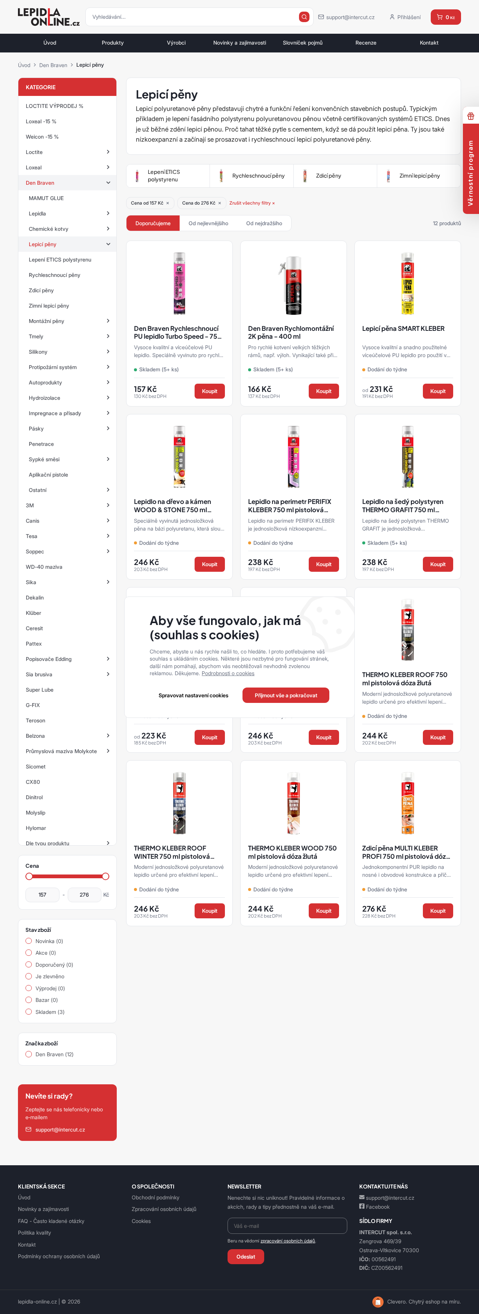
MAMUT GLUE (46, 198)
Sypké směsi (44, 459)
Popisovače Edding (48, 659)
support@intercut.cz (390, 1197)
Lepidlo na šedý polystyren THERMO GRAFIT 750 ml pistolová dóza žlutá (402, 510)
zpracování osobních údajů (287, 1241)
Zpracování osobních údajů (164, 1209)
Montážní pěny (46, 321)
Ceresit (34, 628)
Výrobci (176, 43)
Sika (31, 582)
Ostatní (37, 490)
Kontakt (429, 43)
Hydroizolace (44, 398)
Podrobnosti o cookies (228, 673)
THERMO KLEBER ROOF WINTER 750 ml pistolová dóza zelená (172, 856)
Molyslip (35, 812)
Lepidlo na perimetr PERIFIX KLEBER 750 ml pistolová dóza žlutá (289, 510)
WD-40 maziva (44, 567)
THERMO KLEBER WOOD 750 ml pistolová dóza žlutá (292, 852)
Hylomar (36, 828)
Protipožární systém (53, 367)
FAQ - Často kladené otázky (51, 1221)
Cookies (141, 1221)
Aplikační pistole (48, 474)
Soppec (35, 551)
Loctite (34, 152)
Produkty (113, 43)
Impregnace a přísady (55, 413)
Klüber (33, 613)
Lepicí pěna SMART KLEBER (403, 328)
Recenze (366, 43)
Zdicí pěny (41, 290)
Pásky (36, 428)
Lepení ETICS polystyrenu (60, 259)
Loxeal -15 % (41, 121)
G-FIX (33, 705)
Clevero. (397, 1302)
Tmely (36, 336)
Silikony (38, 351)
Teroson (35, 720)
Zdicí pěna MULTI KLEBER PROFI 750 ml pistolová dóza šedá (405, 856)
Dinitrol (34, 797)
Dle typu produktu (47, 843)
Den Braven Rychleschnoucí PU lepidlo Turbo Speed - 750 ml (178, 336)
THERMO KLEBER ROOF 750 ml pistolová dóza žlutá (405, 679)
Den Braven (53, 65)
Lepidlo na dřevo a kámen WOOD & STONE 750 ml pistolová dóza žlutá (172, 510)
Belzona (35, 735)
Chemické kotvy (48, 229)
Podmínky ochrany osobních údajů (59, 1256)
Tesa (31, 536)
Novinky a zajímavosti (239, 43)
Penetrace (41, 444)
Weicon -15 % (42, 136)
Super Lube (40, 689)
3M (30, 505)
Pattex (34, 643)
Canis (32, 520)
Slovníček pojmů (303, 43)
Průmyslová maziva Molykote (61, 751)
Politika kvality (34, 1232)
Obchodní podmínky (155, 1197)
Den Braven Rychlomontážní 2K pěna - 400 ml (291, 332)
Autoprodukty (45, 382)
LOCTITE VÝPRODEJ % (54, 106)
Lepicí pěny (43, 244)
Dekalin (35, 597)
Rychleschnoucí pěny (54, 275)
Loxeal (34, 167)
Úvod (49, 43)
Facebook (378, 1206)
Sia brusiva (39, 674)
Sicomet (36, 766)
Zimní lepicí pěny (49, 305)
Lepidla (37, 213)
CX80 (33, 782)
